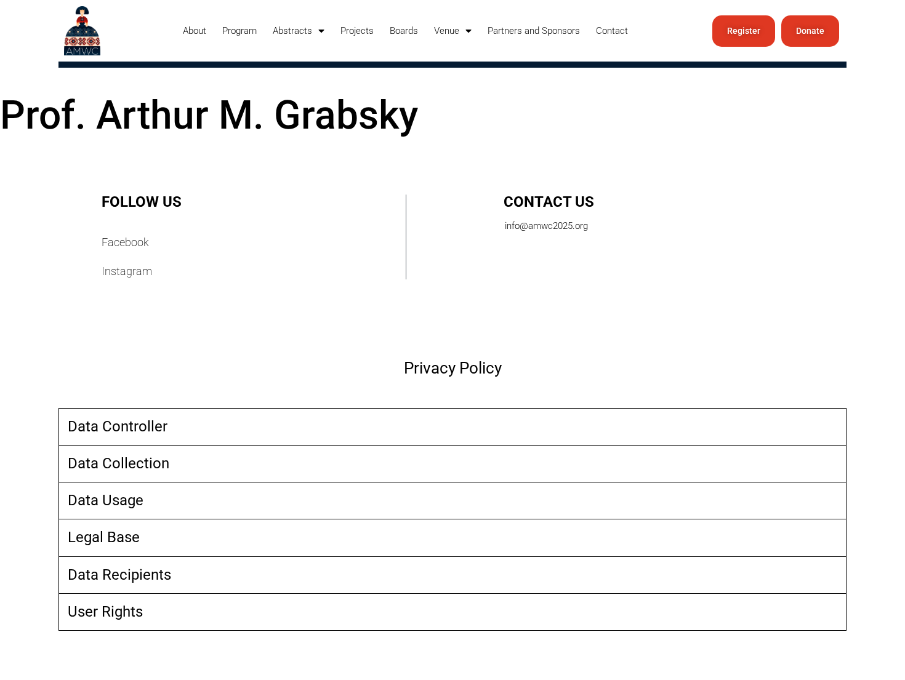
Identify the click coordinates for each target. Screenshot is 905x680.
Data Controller (117, 426)
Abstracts (292, 30)
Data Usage (105, 500)
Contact (612, 30)
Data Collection (118, 463)
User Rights (105, 611)
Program (239, 30)
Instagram (127, 271)
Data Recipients (119, 574)
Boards (404, 30)
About (194, 30)
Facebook (125, 242)
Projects (357, 30)
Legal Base (104, 537)
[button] (452, 427)
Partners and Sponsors (534, 30)
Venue (446, 30)
